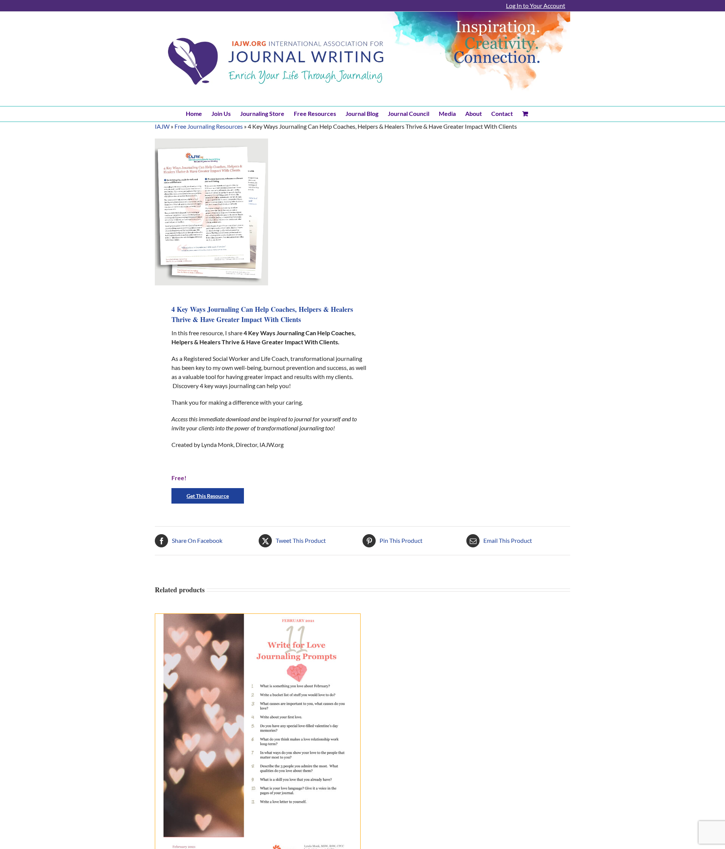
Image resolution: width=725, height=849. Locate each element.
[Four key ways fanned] (211, 212)
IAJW (162, 126)
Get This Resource (208, 496)
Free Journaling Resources (208, 126)
